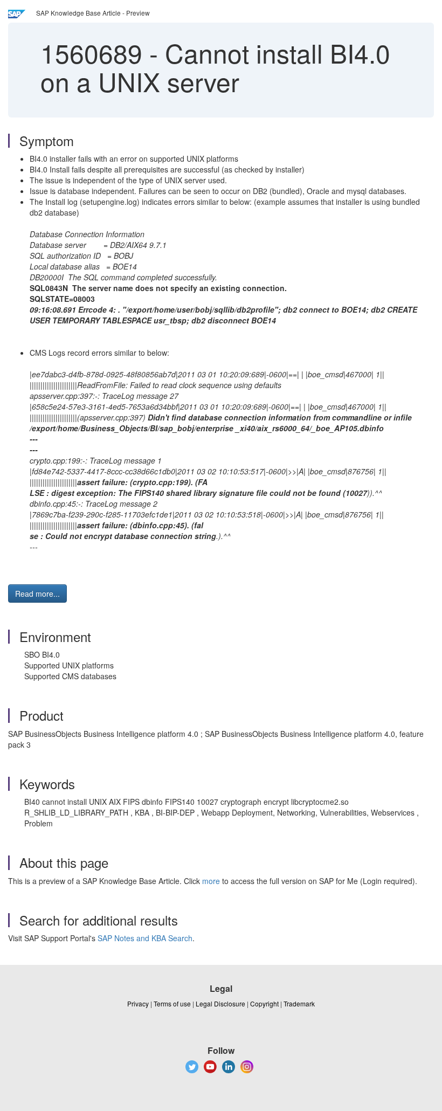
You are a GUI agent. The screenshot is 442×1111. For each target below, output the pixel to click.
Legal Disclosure (220, 1003)
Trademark (299, 1003)
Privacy (138, 1003)
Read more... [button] (37, 593)
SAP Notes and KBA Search (145, 938)
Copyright (264, 1003)
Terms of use (172, 1003)
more (211, 880)
